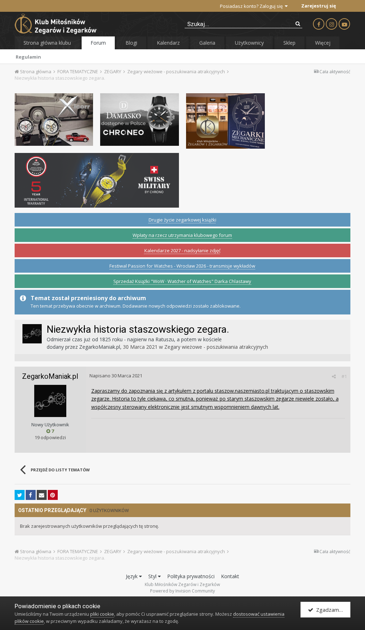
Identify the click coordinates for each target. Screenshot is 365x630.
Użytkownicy (249, 42)
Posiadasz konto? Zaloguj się (252, 6)
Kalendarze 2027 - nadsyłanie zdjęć (182, 250)
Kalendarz (168, 42)
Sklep (289, 42)
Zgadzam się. (330, 609)
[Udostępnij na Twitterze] (20, 495)
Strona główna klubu (47, 42)
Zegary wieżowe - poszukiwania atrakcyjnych (216, 346)
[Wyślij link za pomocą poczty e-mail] (42, 495)
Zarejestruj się (318, 6)
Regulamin (28, 57)
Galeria (207, 42)
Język (132, 576)
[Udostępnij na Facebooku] (31, 495)
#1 (344, 376)
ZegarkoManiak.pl (99, 346)
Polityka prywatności (191, 576)
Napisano (115, 375)
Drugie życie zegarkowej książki (182, 220)
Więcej (322, 42)
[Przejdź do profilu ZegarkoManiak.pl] (32, 333)
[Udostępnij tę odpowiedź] (334, 376)
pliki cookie (102, 614)
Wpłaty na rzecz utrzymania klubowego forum (182, 235)
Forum (98, 42)
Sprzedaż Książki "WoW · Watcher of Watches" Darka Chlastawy (182, 281)
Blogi (131, 42)
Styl (153, 576)
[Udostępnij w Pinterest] (53, 495)
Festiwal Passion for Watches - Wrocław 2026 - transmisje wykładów (182, 266)
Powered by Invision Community (182, 591)
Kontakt (230, 576)
